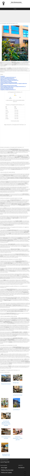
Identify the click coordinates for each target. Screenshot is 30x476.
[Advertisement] (15, 15)
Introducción (2, 76)
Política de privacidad (7, 470)
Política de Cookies (6, 472)
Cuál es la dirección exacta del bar (6, 81)
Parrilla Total (16, 382)
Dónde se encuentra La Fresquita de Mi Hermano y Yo (9, 80)
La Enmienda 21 (16, 409)
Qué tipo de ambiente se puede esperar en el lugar (8, 82)
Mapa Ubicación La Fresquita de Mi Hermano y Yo (8, 79)
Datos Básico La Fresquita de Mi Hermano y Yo (8, 77)
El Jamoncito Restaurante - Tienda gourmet (17, 438)
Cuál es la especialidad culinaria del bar (6, 87)
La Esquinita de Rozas (17, 395)
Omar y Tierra (4, 409)
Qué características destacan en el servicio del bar (8, 85)
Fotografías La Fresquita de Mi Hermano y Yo (8, 89)
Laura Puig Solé (4, 462)
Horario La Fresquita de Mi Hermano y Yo (7, 78)
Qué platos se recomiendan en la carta (6, 88)
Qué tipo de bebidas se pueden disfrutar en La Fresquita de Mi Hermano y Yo (13, 86)
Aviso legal (4, 467)
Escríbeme (21, 467)
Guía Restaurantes (16, 2)
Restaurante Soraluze (6, 384)
